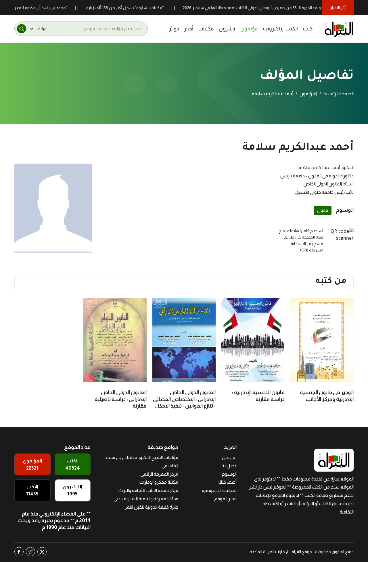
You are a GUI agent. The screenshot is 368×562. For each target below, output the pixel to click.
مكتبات (206, 29)
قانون (322, 210)
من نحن (229, 457)
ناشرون (227, 29)
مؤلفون (249, 29)
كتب (308, 29)
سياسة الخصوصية (219, 490)
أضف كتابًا (227, 482)
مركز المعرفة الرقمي (159, 474)
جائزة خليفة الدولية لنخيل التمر (151, 507)
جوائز (174, 29)
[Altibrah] (339, 28)
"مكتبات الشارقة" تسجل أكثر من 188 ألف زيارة (136, 7)
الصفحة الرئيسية (338, 93)
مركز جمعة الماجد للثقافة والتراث (148, 490)
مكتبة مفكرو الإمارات (158, 482)
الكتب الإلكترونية (280, 29)
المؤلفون (308, 93)
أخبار (188, 29)
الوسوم (229, 474)
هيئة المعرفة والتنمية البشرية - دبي (146, 498)
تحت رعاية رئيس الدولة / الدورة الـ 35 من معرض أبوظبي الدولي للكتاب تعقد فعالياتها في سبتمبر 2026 (279, 7)
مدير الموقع (225, 498)
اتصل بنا (229, 465)
